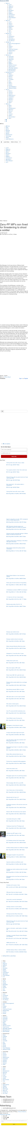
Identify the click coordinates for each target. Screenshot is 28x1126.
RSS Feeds (5, 1089)
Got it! (14, 1124)
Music (10, 73)
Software (11, 98)
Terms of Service (22, 1111)
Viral (10, 118)
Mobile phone (12, 95)
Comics (10, 52)
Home (8, 126)
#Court (9, 377)
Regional (11, 6)
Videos (7, 104)
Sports (7, 20)
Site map (5, 1087)
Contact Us (5, 1091)
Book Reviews (12, 70)
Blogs (10, 62)
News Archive (6, 1084)
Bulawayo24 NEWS (4, 0)
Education (11, 10)
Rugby (10, 27)
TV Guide (11, 79)
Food (10, 112)
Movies (10, 76)
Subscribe (14, 456)
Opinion (8, 55)
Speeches (11, 59)
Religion (10, 13)
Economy (11, 37)
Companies (11, 36)
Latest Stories (9, 139)
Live (9, 19)
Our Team (5, 1093)
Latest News (6, 142)
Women (10, 111)
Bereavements (12, 69)
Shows (10, 83)
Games (10, 78)
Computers (11, 96)
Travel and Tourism (13, 49)
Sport (10, 106)
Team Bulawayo (12, 86)
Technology (8, 136)
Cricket (10, 24)
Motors (10, 91)
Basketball (11, 26)
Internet (10, 94)
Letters (10, 60)
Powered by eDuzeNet (5, 1114)
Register (26, 378)
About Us (5, 1090)
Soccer (10, 23)
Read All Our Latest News (10, 956)
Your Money (11, 40)
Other (10, 32)
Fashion (10, 46)
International (11, 14)
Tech (7, 89)
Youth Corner (12, 66)
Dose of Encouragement (14, 43)
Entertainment (9, 72)
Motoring (11, 109)
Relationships (12, 50)
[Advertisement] (14, 178)
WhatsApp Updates (13, 68)
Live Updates (7, 443)
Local (10, 4)
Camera (10, 92)
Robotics (11, 99)
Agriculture (11, 16)
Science (10, 101)
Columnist (11, 56)
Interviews (11, 58)
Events (10, 85)
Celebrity (11, 75)
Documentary (12, 117)
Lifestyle (8, 42)
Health (10, 12)
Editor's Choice (14, 142)
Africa (10, 9)
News (7, 3)
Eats (10, 45)
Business (8, 33)
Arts (9, 81)
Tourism (10, 114)
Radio (10, 82)
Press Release (12, 17)
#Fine (5, 377)
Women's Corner (12, 65)
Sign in (20, 378)
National (10, 7)
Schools (10, 29)
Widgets (5, 1086)
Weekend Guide (12, 88)
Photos (10, 53)
